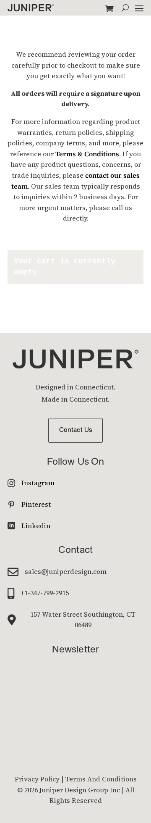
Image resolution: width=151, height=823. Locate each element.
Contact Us (75, 430)
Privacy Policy (37, 779)
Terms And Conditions (101, 779)
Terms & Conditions (87, 153)
